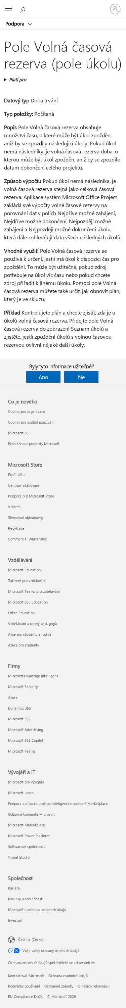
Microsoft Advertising (25, 729)
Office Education (21, 612)
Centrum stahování (23, 485)
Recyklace (16, 528)
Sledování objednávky (25, 517)
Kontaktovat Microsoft (26, 975)
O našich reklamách (94, 986)
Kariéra (14, 888)
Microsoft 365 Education (28, 602)
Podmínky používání (24, 986)
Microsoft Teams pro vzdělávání (34, 591)
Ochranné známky (58, 986)
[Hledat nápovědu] (23, 8)
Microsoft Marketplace (26, 824)
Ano (43, 376)
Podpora (15, 23)
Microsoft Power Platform (28, 835)
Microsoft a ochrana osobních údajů (37, 909)
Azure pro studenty (23, 644)
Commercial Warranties (27, 538)
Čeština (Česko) (30, 939)
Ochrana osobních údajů (68, 975)
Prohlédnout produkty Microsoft (33, 443)
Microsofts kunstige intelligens (33, 675)
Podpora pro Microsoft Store (31, 495)
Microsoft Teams (21, 751)
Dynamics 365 (19, 708)
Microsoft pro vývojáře (26, 781)
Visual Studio (19, 857)
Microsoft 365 (19, 432)
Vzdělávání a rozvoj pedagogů (32, 623)
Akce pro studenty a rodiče (29, 634)
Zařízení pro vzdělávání (27, 580)
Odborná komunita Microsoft (31, 814)
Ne (81, 376)
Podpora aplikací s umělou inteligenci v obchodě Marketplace (58, 803)
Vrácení (14, 506)
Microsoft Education (24, 569)
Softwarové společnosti (27, 846)
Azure (12, 697)
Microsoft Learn (21, 792)
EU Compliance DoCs (25, 996)
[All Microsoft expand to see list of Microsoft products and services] (8, 9)
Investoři (15, 920)
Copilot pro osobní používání (31, 422)
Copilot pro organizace (26, 411)
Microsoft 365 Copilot (25, 740)
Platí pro (17, 79)
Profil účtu (16, 474)
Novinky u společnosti (25, 898)
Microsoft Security (23, 686)
